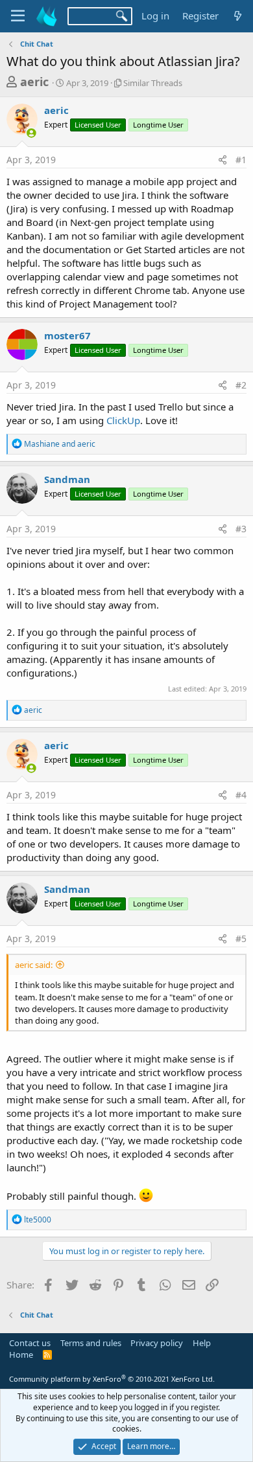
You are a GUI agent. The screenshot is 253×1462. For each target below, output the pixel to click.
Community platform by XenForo (112, 1379)
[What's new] (237, 16)
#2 (241, 385)
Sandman (67, 479)
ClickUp (123, 420)
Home (21, 1354)
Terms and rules (90, 1343)
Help (202, 1343)
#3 (241, 529)
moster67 (67, 335)
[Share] (222, 160)
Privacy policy (156, 1343)
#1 (241, 159)
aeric (34, 81)
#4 (241, 795)
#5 (241, 938)
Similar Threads (152, 83)
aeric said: (34, 965)
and (59, 443)
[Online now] (31, 133)
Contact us (30, 1343)
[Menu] (18, 16)
